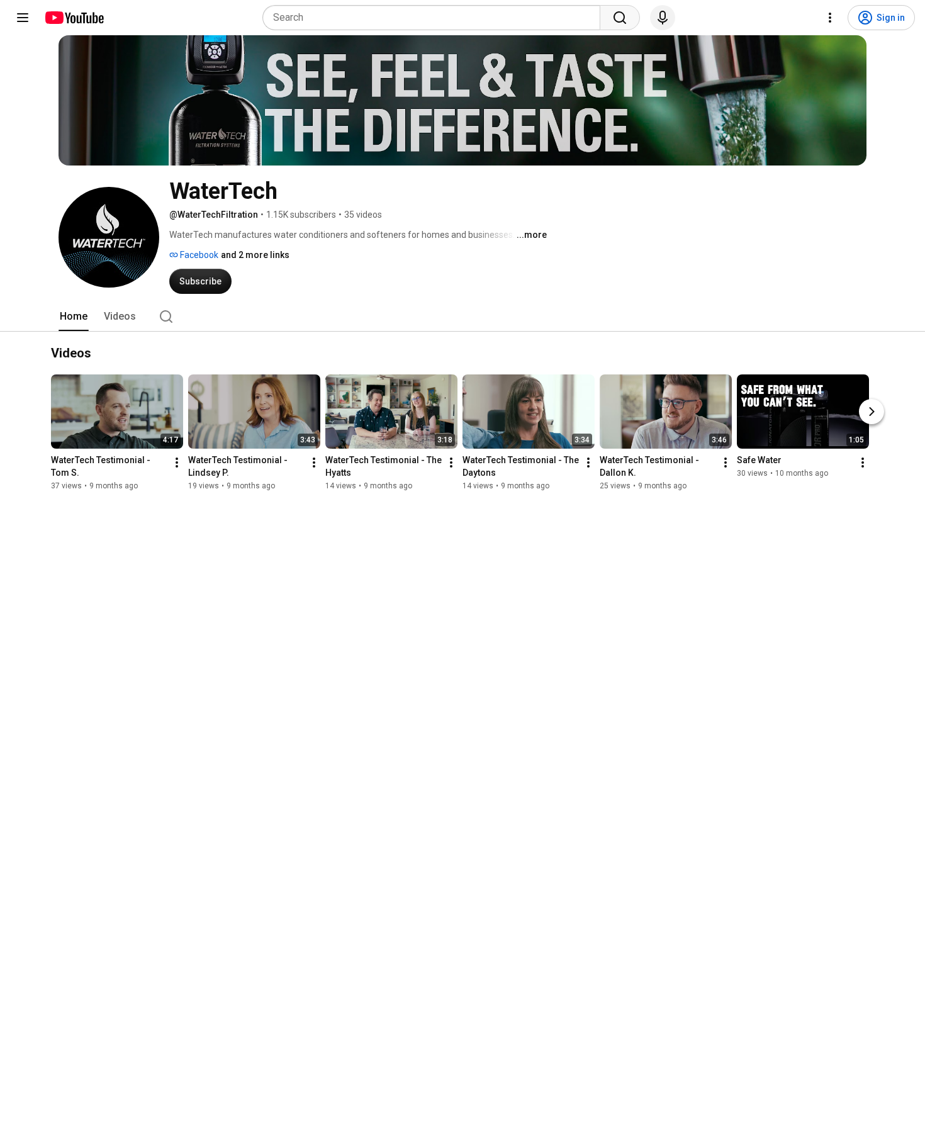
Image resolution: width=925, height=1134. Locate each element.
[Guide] (22, 17)
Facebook (198, 255)
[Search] (620, 17)
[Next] (871, 411)
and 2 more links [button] (255, 255)
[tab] (74, 316)
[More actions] (176, 462)
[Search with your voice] (662, 17)
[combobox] (435, 17)
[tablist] (462, 316)
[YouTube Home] (74, 17)
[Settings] (830, 17)
